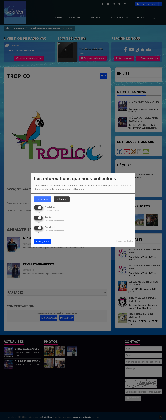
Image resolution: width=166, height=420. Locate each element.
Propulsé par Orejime (124, 241)
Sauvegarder (42, 241)
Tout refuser (61, 199)
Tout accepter (43, 199)
